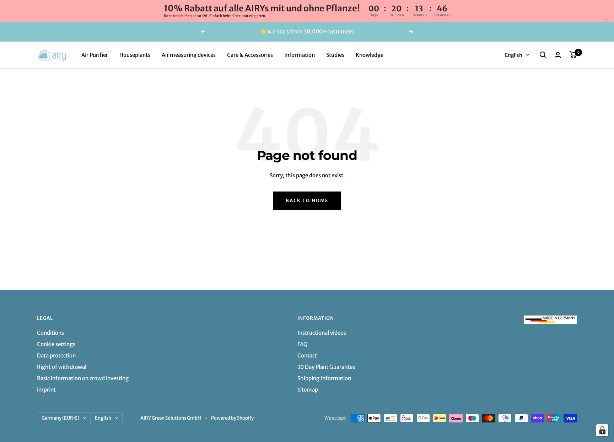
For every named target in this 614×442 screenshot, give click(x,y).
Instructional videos (321, 332)
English (513, 55)
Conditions (50, 332)
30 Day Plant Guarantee (326, 366)
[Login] (558, 55)
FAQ (302, 344)
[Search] (543, 55)
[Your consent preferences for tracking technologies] (602, 430)
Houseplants (134, 54)
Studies (335, 54)
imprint (46, 389)
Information (299, 54)
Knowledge (369, 54)
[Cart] (573, 54)
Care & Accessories (250, 54)
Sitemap (307, 389)
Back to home (307, 201)
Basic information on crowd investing (83, 378)
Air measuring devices (189, 54)
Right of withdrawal (61, 366)
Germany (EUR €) (60, 418)
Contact (307, 355)
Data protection (56, 355)
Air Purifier (94, 54)
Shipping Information (324, 378)
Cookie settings (56, 344)
